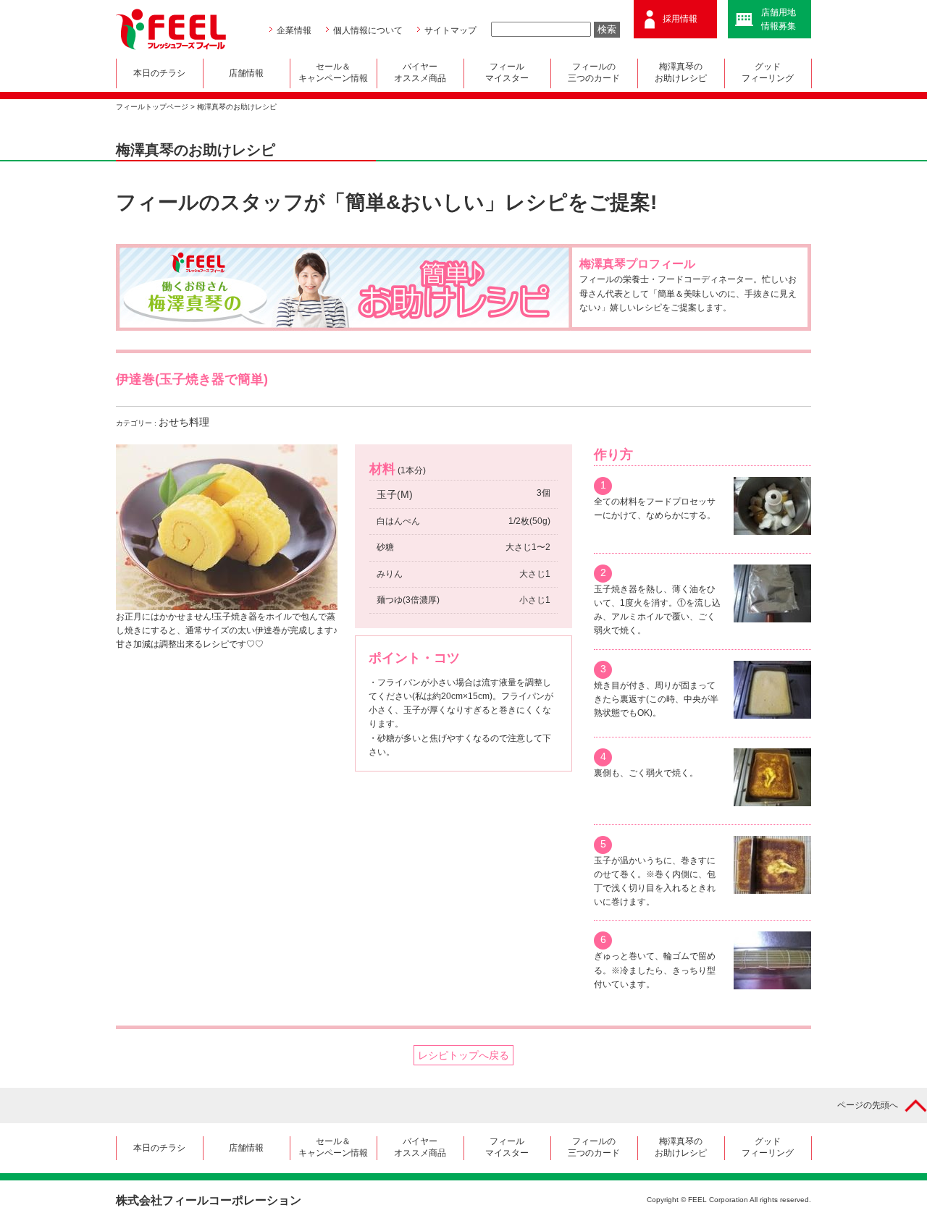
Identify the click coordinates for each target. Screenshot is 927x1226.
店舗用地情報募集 (778, 19)
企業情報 (294, 30)
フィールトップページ (152, 107)
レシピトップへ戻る (463, 1055)
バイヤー (420, 72)
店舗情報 (246, 73)
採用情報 (680, 19)
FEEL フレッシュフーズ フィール (171, 29)
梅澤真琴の (681, 72)
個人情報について (368, 30)
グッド (768, 72)
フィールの (594, 72)
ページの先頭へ (867, 1105)
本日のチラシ (159, 73)
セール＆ (333, 72)
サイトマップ (450, 30)
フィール (507, 72)
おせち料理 (184, 422)
